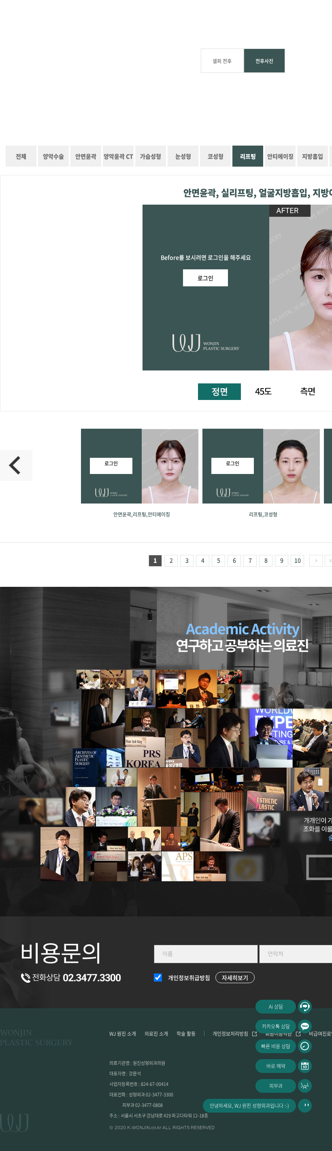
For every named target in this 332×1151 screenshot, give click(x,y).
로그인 (205, 278)
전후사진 (264, 61)
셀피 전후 (222, 61)
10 (297, 560)
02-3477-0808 (149, 1105)
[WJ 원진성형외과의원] (36, 1039)
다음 (316, 560)
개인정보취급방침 (189, 977)
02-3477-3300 (159, 1094)
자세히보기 (235, 977)
